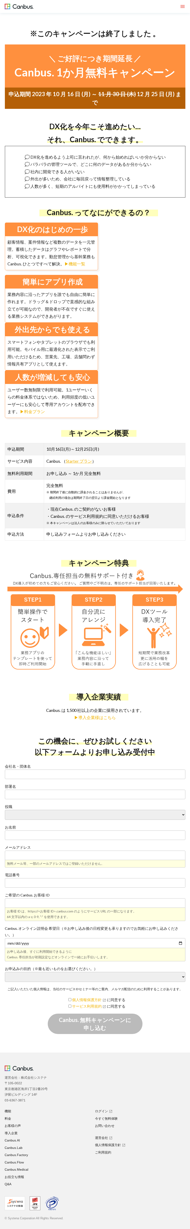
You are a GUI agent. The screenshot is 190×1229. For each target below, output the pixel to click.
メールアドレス (18, 847)
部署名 (10, 786)
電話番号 (12, 875)
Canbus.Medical (16, 1169)
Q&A (8, 1184)
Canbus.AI (12, 1140)
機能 (8, 1111)
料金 (8, 1118)
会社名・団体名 (18, 766)
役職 (8, 806)
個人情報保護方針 (87, 999)
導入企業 (11, 1133)
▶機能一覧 (74, 263)
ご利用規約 (103, 1152)
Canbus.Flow (14, 1162)
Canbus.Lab (13, 1148)
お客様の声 (13, 1126)
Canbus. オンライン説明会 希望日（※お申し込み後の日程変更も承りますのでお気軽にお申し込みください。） (91, 931)
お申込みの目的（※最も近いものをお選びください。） (51, 968)
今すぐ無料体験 (106, 1118)
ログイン (101, 1111)
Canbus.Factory (16, 1155)
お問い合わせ (104, 1126)
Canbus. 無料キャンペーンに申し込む (95, 1023)
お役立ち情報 (14, 1177)
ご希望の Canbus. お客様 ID (27, 895)
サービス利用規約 (87, 1006)
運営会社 (101, 1138)
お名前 (10, 827)
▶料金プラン (32, 411)
